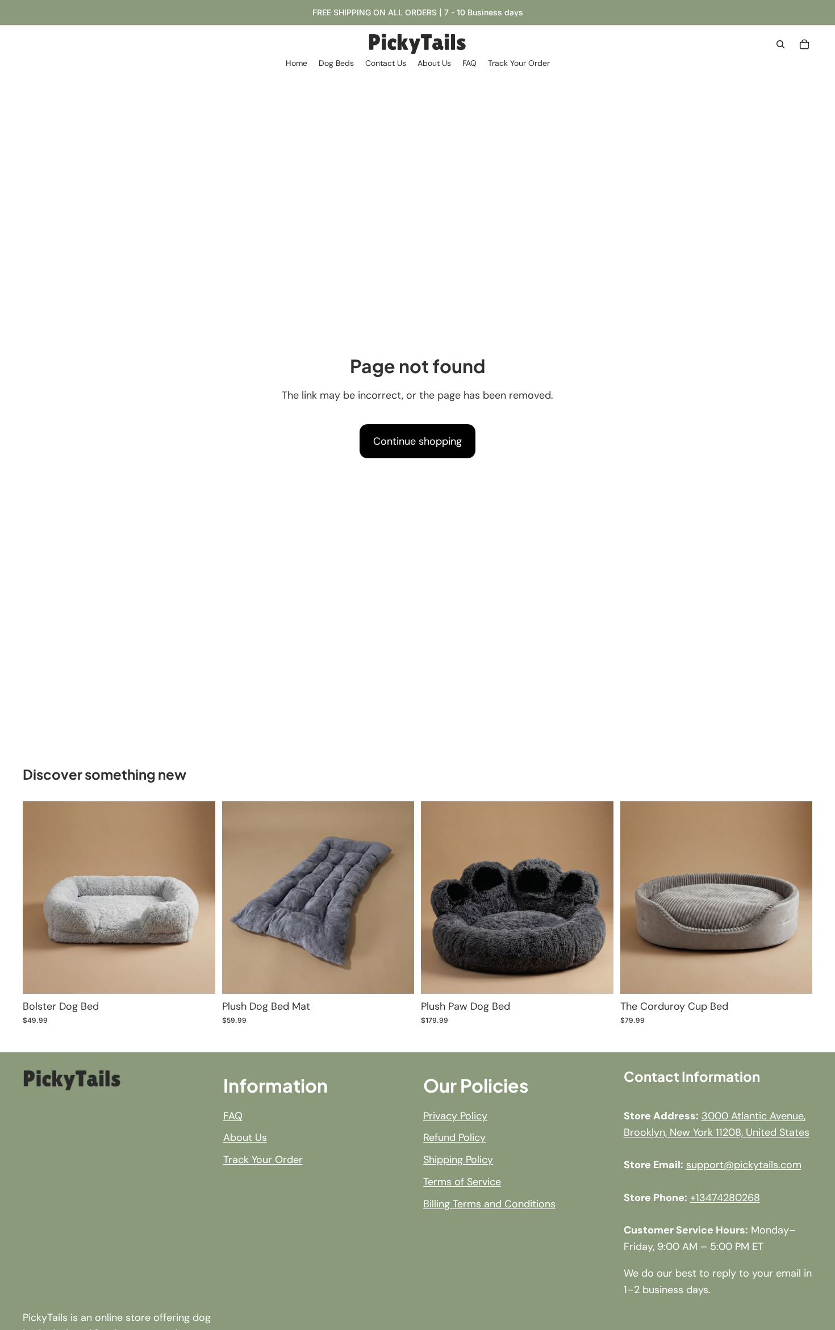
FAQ (233, 1115)
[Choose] (197, 976)
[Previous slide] (40, 897)
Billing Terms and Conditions (489, 1204)
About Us (245, 1137)
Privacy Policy (455, 1115)
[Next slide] (198, 897)
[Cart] (804, 44)
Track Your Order (263, 1159)
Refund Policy (454, 1137)
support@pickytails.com (743, 1165)
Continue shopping (417, 441)
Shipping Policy (458, 1159)
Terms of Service (462, 1182)
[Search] (780, 44)
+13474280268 (725, 1197)
